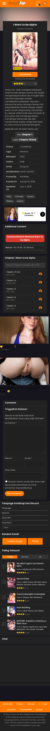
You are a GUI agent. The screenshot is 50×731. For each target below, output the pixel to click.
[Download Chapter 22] (40, 299)
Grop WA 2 (7, 522)
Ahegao (26, 597)
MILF (34, 569)
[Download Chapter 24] (40, 282)
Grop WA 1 (6, 517)
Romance (40, 569)
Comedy (19, 196)
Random (12, 709)
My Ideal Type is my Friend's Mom (30, 564)
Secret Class (23, 579)
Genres (31, 704)
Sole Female (30, 629)
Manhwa (20, 585)
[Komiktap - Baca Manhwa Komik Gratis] (17, 5)
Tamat (35, 541)
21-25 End (28, 247)
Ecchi (36, 611)
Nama (9, 458)
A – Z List (43, 704)
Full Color (37, 582)
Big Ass (26, 627)
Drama (30, 582)
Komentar (11, 422)
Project (20, 704)
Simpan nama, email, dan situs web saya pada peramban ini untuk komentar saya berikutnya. (25, 484)
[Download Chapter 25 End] (40, 273)
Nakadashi (38, 597)
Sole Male (40, 629)
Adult (9, 196)
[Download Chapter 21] (40, 307)
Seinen (20, 201)
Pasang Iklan (26, 709)
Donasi (39, 709)
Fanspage (6, 508)
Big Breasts (27, 569)
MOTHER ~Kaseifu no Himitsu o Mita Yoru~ (31, 622)
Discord (5, 513)
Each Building (23, 607)
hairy (41, 627)
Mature (10, 201)
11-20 (20, 247)
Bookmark (7, 704)
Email (28, 458)
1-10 (14, 247)
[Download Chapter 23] (40, 290)
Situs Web (10, 469)
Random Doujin (14, 541)
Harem (30, 196)
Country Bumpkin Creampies (31, 594)
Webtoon (41, 585)
